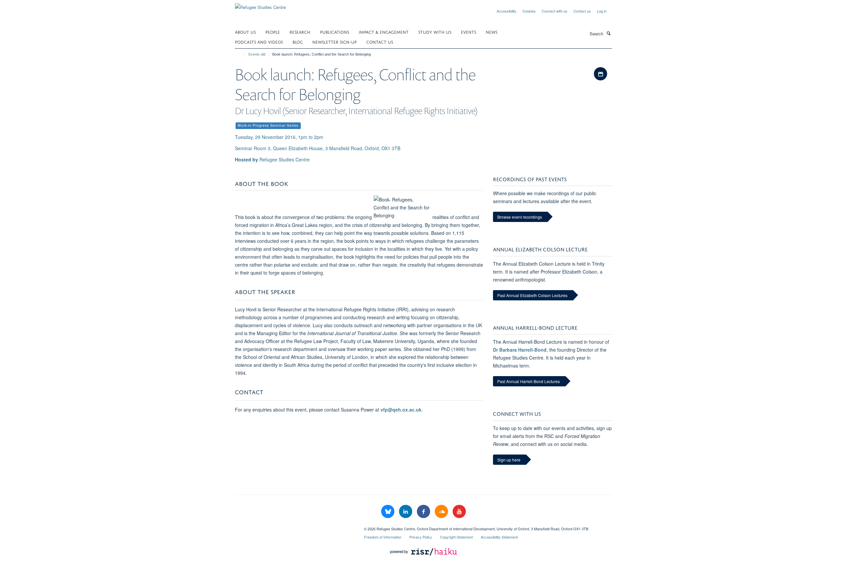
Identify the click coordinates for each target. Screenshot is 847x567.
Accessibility (506, 11)
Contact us (582, 11)
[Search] (608, 33)
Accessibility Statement (499, 537)
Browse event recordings (519, 217)
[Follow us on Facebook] (424, 511)
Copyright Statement (456, 537)
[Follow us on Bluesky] (388, 511)
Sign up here (508, 459)
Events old (256, 54)
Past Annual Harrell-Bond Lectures (528, 381)
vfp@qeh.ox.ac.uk (401, 409)
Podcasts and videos (259, 41)
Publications (334, 31)
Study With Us (434, 31)
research (300, 31)
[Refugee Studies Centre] (260, 5)
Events (468, 31)
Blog (297, 41)
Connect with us (554, 11)
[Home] (241, 54)
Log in (601, 11)
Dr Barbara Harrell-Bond (520, 349)
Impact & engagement (384, 31)
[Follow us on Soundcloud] (442, 511)
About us (245, 31)
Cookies (529, 11)
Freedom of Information (382, 537)
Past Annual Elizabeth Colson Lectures (532, 295)
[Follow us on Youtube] (459, 511)
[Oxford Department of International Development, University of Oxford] (294, 526)
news (491, 31)
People (272, 31)
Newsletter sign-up (334, 41)
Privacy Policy (420, 537)
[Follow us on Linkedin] (406, 511)
